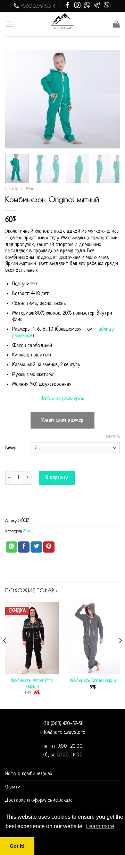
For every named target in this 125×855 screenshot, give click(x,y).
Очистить (113, 437)
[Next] (108, 99)
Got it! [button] (17, 846)
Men (29, 189)
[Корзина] (116, 24)
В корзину (56, 477)
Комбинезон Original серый (93, 680)
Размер (10, 448)
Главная (11, 189)
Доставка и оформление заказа (39, 800)
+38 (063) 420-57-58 (63, 723)
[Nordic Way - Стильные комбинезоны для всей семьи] (62, 24)
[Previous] (16, 99)
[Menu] (9, 24)
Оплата (12, 787)
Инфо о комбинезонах (28, 774)
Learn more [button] (100, 826)
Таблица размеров (62, 398)
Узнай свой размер (62, 420)
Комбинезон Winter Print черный (32, 683)
